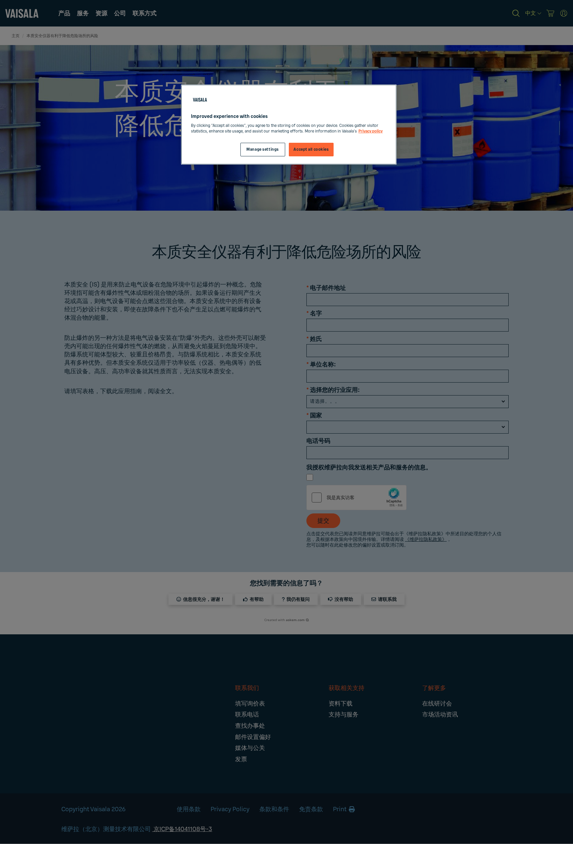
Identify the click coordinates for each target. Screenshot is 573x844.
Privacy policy (370, 131)
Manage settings (262, 149)
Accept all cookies (311, 149)
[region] (289, 124)
